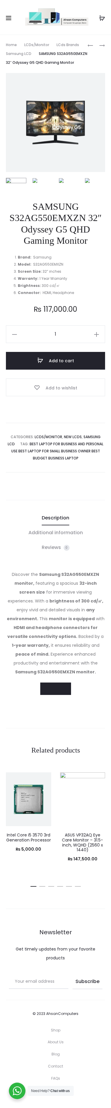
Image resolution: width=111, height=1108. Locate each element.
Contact (55, 1066)
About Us (56, 1041)
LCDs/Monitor (36, 44)
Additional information (55, 532)
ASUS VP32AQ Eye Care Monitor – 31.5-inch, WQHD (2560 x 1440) (82, 842)
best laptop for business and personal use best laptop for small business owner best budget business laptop (57, 451)
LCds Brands (68, 44)
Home (11, 44)
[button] (33, 885)
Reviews (55, 547)
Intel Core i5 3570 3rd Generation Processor (28, 837)
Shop (55, 1030)
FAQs (55, 1078)
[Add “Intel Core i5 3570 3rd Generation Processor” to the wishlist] (43, 779)
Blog (56, 1054)
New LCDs (73, 436)
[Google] (81, 1095)
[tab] (55, 518)
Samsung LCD (18, 53)
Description (55, 517)
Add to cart (61, 361)
